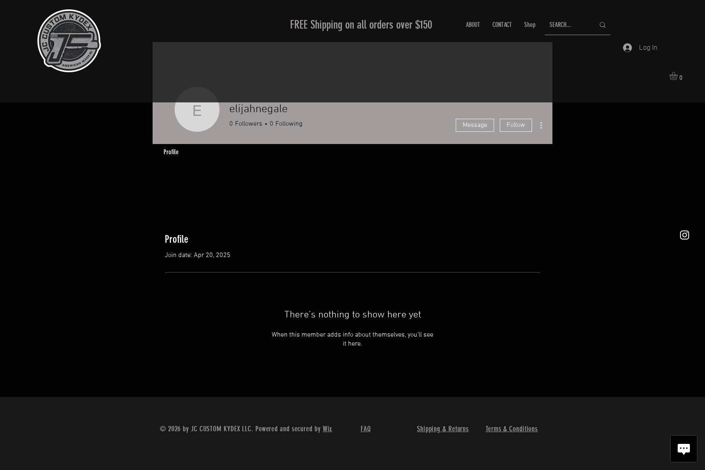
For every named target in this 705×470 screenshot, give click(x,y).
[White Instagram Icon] (684, 235)
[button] (678, 76)
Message (475, 125)
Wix (328, 428)
